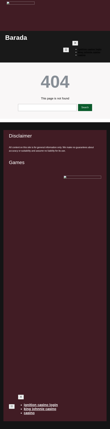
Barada (16, 37)
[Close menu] (75, 43)
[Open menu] (66, 50)
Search (85, 107)
